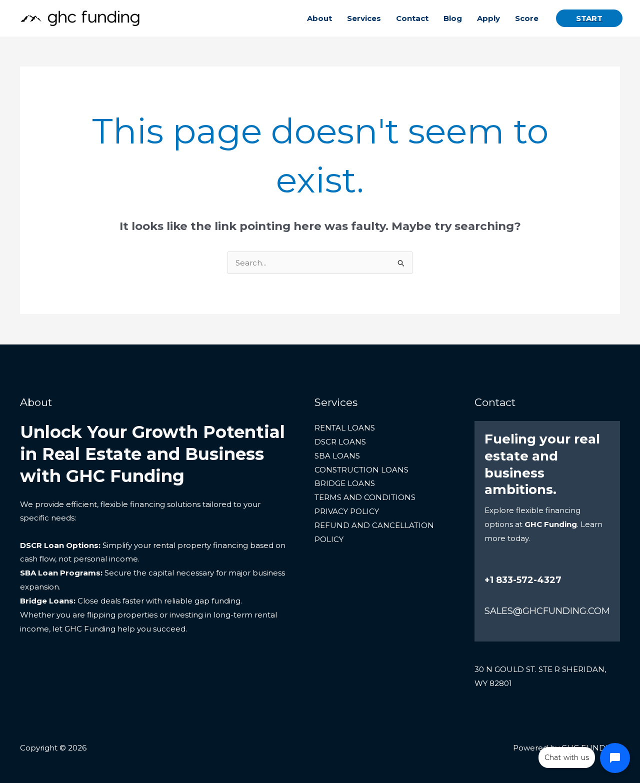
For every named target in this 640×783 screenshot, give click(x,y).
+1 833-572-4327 (523, 580)
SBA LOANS (337, 455)
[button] (589, 18)
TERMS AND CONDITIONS (365, 497)
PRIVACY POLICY (346, 511)
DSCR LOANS (340, 441)
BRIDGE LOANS (344, 483)
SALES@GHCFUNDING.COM (547, 611)
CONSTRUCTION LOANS (361, 469)
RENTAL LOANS (344, 427)
